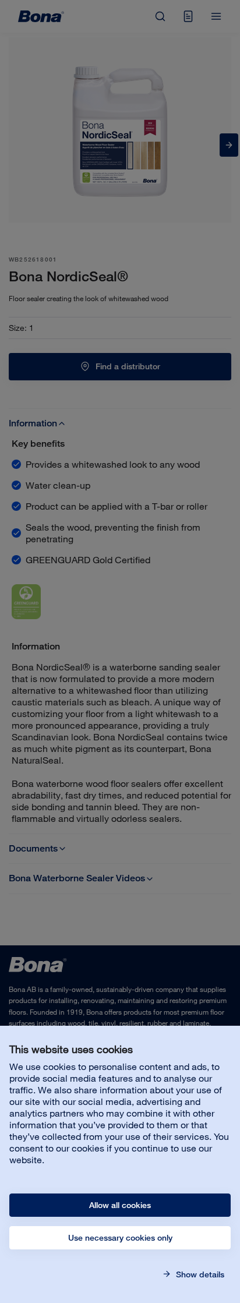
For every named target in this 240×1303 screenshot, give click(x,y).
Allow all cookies (120, 1205)
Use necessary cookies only (120, 1238)
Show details (199, 1274)
